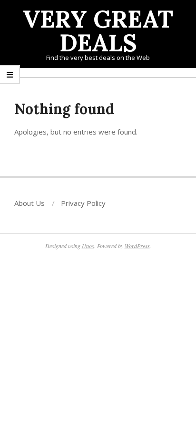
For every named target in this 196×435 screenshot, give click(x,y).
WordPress (137, 246)
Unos (88, 246)
